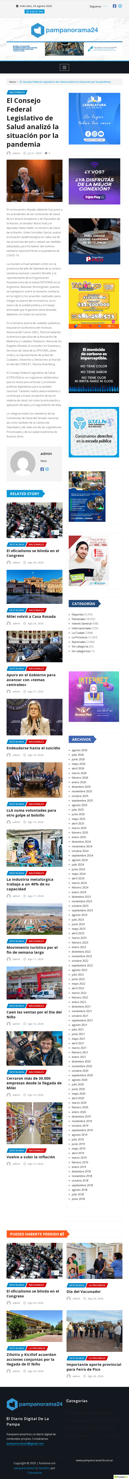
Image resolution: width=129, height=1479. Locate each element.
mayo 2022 (78, 983)
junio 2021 (78, 1034)
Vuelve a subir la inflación (31, 1156)
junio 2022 (78, 979)
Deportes (78, 614)
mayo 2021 (78, 1039)
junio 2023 (78, 924)
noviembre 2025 (82, 791)
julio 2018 (78, 1194)
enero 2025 (79, 837)
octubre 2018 (80, 1180)
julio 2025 (78, 810)
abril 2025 (78, 823)
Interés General (81, 623)
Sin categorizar (81, 651)
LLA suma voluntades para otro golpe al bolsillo (31, 813)
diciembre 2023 (81, 897)
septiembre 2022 (82, 965)
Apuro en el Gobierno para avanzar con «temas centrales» (31, 679)
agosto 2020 (79, 1080)
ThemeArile (34, 1473)
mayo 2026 (78, 764)
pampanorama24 (25, 1468)
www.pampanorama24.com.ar (94, 1460)
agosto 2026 (79, 750)
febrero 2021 (80, 1052)
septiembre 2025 (82, 800)
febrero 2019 (80, 1162)
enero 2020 (79, 1112)
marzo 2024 (79, 883)
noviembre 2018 (82, 1176)
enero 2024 (79, 892)
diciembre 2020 (81, 1061)
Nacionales (79, 642)
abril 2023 (78, 933)
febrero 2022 (80, 997)
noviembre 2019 (82, 1121)
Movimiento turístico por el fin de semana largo (32, 950)
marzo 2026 (79, 773)
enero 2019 (79, 1167)
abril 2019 (78, 1153)
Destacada (78, 619)
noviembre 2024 (82, 846)
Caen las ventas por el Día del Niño (34, 1014)
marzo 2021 (79, 1048)
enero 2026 (79, 782)
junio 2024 (78, 869)
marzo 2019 (79, 1157)
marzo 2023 (79, 938)
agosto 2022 (79, 970)
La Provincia (79, 637)
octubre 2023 (80, 906)
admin (16, 153)
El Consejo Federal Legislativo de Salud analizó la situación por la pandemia (65, 81)
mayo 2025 (78, 819)
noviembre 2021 (82, 1011)
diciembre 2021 (81, 1006)
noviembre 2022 (82, 956)
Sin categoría (80, 646)
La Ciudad (78, 633)
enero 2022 (79, 1002)
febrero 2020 (80, 1107)
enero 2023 (79, 947)
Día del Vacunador (84, 1291)
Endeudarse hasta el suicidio (33, 747)
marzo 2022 (79, 993)
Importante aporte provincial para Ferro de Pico (94, 1367)
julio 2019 (78, 1139)
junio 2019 (78, 1144)
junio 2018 (78, 1199)
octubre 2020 (80, 1071)
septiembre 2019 (82, 1130)
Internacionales (81, 628)
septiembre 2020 (82, 1075)
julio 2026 (78, 755)
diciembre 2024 (81, 842)
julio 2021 (78, 1029)
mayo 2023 (78, 929)
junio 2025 (78, 814)
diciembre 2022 (81, 951)
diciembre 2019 (81, 1116)
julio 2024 (78, 864)
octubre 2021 (80, 1016)
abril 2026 (78, 768)
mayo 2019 (78, 1148)
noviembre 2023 (82, 901)
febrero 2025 (80, 832)
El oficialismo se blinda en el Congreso (33, 553)
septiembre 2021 (82, 1020)
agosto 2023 (79, 915)
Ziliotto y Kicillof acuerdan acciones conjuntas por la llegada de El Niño (31, 1359)
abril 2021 (78, 1043)
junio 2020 (78, 1089)
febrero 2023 (80, 942)
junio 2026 (78, 759)
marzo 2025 (79, 828)
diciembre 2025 (81, 787)
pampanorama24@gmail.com (25, 1443)
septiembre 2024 (82, 855)
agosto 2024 (79, 860)
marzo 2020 (79, 1103)
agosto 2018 (79, 1190)
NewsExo (44, 1468)
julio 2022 (78, 974)
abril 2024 (78, 878)
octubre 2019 (80, 1125)
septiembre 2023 (82, 910)
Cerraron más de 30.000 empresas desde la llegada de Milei (34, 1083)
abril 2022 (78, 988)
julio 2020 (78, 1084)
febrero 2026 (80, 778)
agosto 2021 (79, 1025)
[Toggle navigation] (64, 67)
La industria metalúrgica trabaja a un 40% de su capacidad (30, 884)
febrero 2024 (80, 887)
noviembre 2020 (82, 1066)
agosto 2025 (79, 805)
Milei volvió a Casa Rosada (31, 616)
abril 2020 (78, 1098)
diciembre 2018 (81, 1171)
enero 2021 (79, 1057)
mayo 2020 (78, 1093)
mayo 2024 (78, 874)
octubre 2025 (80, 796)
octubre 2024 (80, 851)
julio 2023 (78, 919)
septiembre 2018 (82, 1185)
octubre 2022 (80, 961)
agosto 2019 (79, 1135)
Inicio (12, 81)
